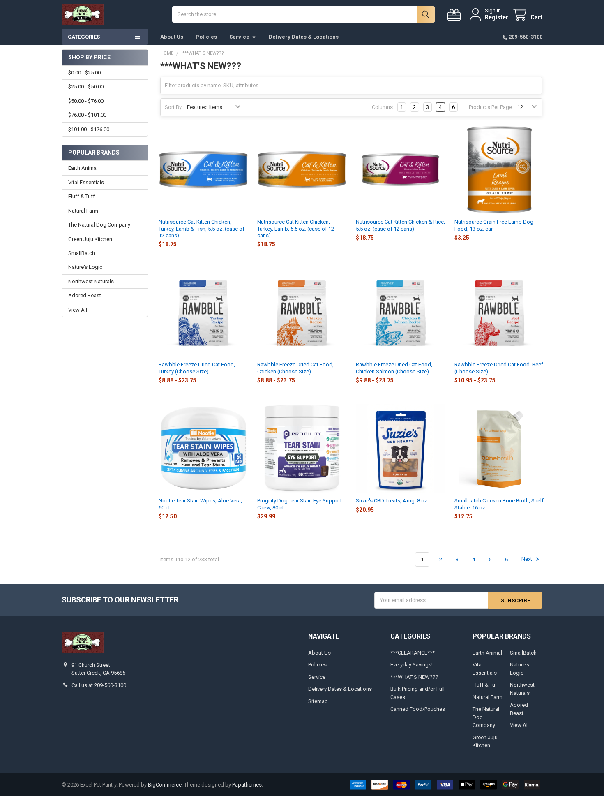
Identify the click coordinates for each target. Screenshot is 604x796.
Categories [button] (84, 37)
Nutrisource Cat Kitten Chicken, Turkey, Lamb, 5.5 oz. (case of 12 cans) (295, 228)
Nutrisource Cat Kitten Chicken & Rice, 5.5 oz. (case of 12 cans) (400, 225)
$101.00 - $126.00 (88, 129)
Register (496, 17)
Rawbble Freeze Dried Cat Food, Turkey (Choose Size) (197, 367)
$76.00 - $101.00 (87, 115)
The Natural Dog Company (99, 225)
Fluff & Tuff (81, 196)
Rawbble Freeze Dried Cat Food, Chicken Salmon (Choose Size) (394, 367)
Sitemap (318, 701)
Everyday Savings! (411, 665)
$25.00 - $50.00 (86, 86)
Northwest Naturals (91, 281)
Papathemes (247, 785)
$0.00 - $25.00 (84, 72)
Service (239, 37)
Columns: (383, 107)
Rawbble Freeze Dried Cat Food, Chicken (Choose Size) (295, 367)
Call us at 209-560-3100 (98, 685)
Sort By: (174, 107)
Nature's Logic (85, 267)
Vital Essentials (86, 182)
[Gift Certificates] (456, 15)
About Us (171, 37)
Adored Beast (84, 295)
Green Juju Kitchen (90, 239)
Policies (206, 37)
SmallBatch (81, 253)
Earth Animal (83, 168)
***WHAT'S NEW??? (414, 677)
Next (527, 559)
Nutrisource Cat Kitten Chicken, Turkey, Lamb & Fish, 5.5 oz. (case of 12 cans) (201, 228)
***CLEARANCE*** (412, 653)
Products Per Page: (491, 107)
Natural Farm (83, 211)
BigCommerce (165, 785)
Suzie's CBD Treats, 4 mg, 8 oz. (392, 501)
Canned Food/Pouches (417, 709)
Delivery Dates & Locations (304, 37)
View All (77, 310)
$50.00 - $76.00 (86, 101)
